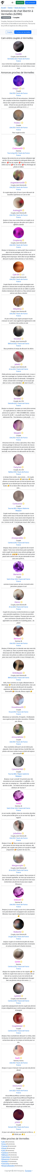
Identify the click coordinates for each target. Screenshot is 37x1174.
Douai (4, 1148)
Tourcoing (5, 1163)
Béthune (5, 1155)
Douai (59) (12, 712)
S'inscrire (20, 3)
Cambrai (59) (12, 543)
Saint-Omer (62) (12, 579)
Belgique (18, 511)
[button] (13, 2)
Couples (9, 32)
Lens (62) (12, 1091)
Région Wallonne (23, 508)
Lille (3, 1142)
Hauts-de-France (20, 8)
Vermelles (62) (12, 59)
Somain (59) (12, 1127)
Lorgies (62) (12, 937)
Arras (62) (12, 369)
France (10, 8)
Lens (3, 1150)
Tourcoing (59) (12, 153)
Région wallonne (23, 774)
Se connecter (30, 3)
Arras (4, 1144)
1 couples (16, 17)
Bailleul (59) (12, 472)
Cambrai (5, 1153)
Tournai (4, 1146)
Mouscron (5, 1159)
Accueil (3, 8)
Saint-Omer (6, 1157)
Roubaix (5, 1161)
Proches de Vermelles (22, 32)
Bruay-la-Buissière (8, 1166)
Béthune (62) (12, 344)
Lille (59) (12, 93)
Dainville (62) (12, 403)
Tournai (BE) (12, 508)
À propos (28, 1171)
